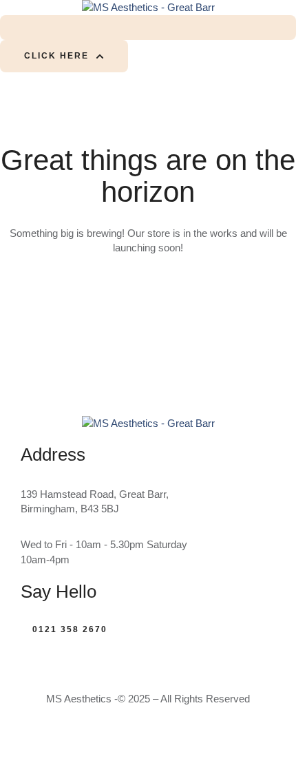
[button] (64, 56)
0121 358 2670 (69, 629)
